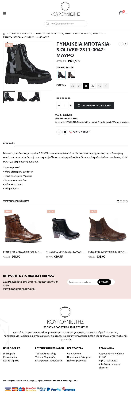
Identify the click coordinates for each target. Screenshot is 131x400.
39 (92, 85)
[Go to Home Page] (4, 34)
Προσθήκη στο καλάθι (96, 105)
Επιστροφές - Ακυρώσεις (48, 360)
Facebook (59, 132)
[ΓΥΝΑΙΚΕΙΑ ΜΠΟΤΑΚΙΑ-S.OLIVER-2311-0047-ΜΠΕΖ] (71, 75)
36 (72, 85)
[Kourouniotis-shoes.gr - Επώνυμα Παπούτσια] (65, 8)
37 (79, 85)
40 (99, 85)
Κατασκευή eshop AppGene (64, 381)
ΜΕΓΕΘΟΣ (61, 85)
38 (86, 85)
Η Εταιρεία (9, 353)
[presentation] (4, 65)
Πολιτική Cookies (76, 360)
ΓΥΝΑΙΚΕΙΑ (71, 122)
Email (64, 132)
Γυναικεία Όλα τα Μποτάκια (116, 122)
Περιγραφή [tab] (9, 143)
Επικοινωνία (10, 357)
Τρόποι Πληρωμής (45, 357)
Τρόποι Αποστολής (45, 353)
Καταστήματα (11, 360)
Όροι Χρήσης (74, 353)
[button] (118, 201)
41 (106, 85)
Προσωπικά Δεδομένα (79, 357)
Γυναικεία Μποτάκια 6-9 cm (89, 122)
